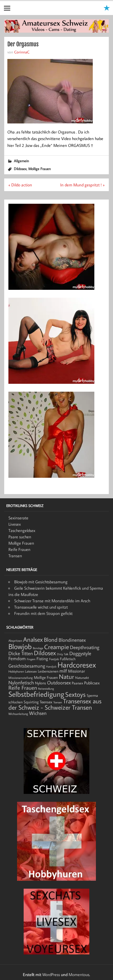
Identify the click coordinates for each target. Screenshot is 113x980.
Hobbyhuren (16, 671)
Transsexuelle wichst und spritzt (41, 607)
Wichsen (38, 713)
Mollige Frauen (39, 168)
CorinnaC (21, 51)
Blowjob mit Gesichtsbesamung (41, 581)
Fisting (42, 658)
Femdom (17, 658)
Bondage (38, 648)
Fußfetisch (67, 658)
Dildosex (20, 168)
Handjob (51, 666)
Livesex (14, 524)
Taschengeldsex (21, 530)
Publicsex (92, 682)
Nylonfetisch (21, 682)
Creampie (56, 647)
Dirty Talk (62, 654)
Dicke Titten (20, 653)
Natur (66, 676)
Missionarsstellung (20, 678)
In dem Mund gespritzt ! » (82, 184)
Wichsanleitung (18, 714)
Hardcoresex (77, 665)
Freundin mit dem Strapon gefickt (43, 613)
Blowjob (20, 646)
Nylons (40, 682)
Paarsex (77, 683)
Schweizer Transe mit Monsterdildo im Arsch (52, 600)
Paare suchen (19, 536)
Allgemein (21, 160)
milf (63, 671)
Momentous (79, 974)
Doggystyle (80, 653)
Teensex (46, 701)
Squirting (31, 701)
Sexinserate (18, 517)
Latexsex (31, 671)
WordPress (51, 974)
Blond (51, 639)
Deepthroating (84, 647)
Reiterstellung (46, 688)
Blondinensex (72, 640)
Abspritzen (15, 641)
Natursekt (82, 677)
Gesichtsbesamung (26, 666)
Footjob (54, 659)
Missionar (76, 671)
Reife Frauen (19, 549)
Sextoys (75, 694)
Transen (15, 555)
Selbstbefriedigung (36, 694)
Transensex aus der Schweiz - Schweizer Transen (54, 704)
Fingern (31, 659)
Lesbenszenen (48, 671)
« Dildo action (20, 184)
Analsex (33, 639)
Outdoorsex (59, 682)
